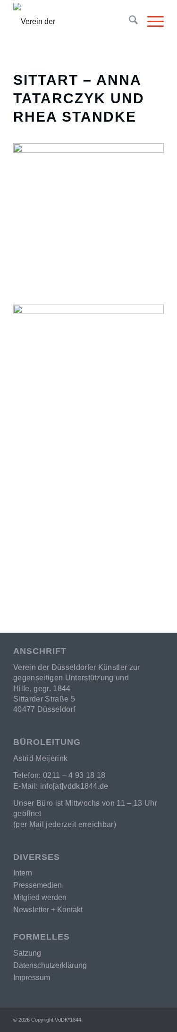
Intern (22, 873)
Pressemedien (37, 885)
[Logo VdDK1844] (50, 22)
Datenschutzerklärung (50, 965)
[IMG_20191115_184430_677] (88, 218)
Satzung (27, 953)
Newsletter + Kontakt (48, 910)
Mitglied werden (40, 897)
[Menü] (151, 22)
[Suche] (128, 22)
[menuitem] (128, 22)
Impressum (31, 978)
